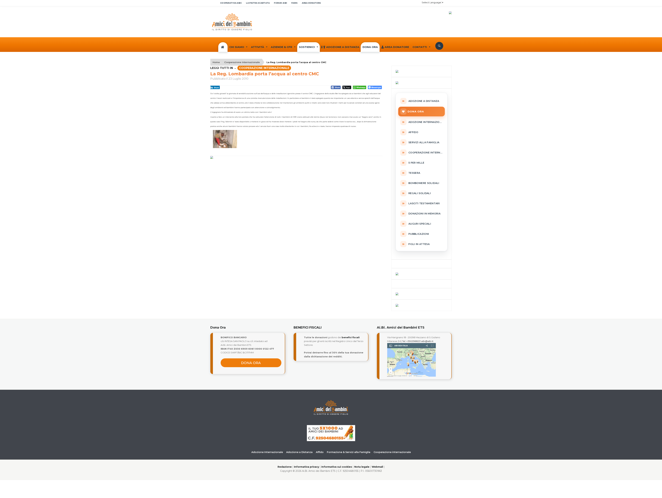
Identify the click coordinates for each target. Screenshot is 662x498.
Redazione (285, 466)
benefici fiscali (351, 337)
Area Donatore (397, 47)
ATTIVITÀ (257, 47)
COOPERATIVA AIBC (231, 3)
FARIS (294, 3)
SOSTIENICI (307, 47)
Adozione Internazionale (267, 452)
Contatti (420, 47)
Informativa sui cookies (336, 466)
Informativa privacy (306, 466)
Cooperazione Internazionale (242, 62)
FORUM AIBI (280, 3)
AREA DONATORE (311, 3)
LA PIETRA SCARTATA (258, 3)
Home (216, 62)
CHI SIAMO (236, 47)
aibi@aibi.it (427, 341)
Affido (320, 452)
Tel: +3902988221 (411, 341)
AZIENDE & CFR (281, 47)
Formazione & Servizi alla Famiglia (348, 452)
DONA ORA (370, 47)
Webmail (377, 466)
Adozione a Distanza (342, 47)
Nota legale (361, 466)
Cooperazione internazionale (392, 452)
